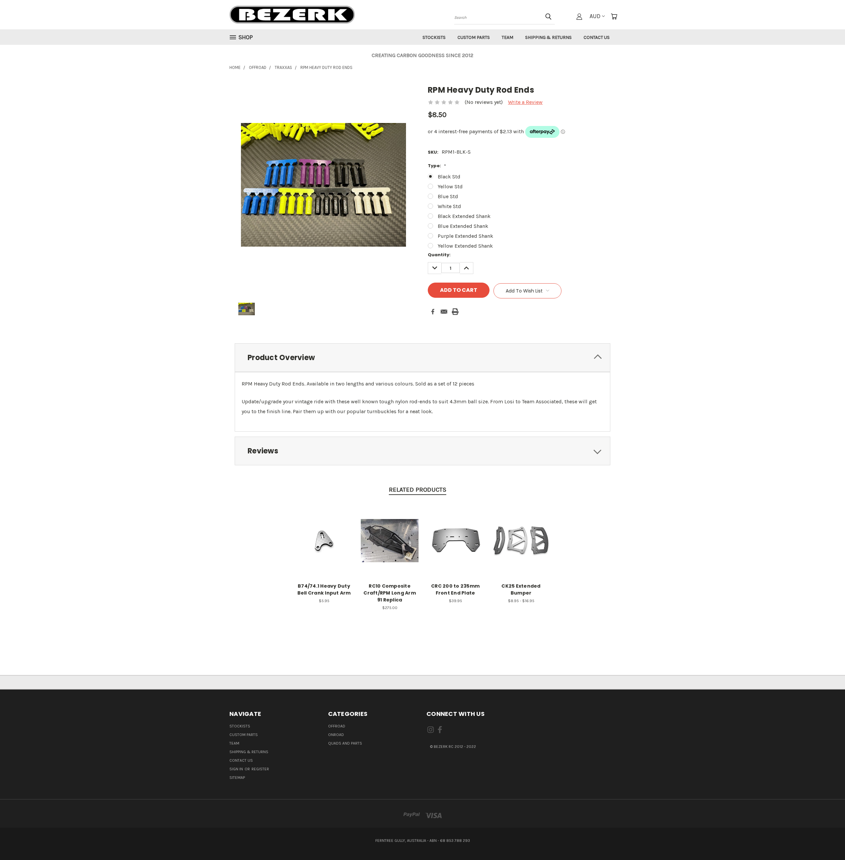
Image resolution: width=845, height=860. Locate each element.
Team (507, 37)
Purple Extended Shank (465, 236)
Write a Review (525, 102)
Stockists (434, 37)
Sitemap (237, 777)
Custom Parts (473, 37)
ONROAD (336, 734)
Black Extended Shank (464, 216)
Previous (826, 839)
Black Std (449, 176)
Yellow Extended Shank (465, 246)
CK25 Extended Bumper (520, 589)
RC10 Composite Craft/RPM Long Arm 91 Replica (389, 593)
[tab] (422, 357)
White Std (449, 206)
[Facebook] (432, 311)
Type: (437, 166)
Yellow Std (450, 186)
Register (260, 769)
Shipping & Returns (548, 37)
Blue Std (448, 196)
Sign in (236, 769)
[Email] (444, 311)
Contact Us (597, 37)
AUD (595, 16)
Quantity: (439, 255)
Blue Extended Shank (463, 226)
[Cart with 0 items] (614, 16)
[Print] (455, 311)
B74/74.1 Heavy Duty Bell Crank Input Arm (324, 589)
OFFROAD (336, 726)
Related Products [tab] (417, 489)
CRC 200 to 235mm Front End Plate (455, 589)
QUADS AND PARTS (345, 743)
